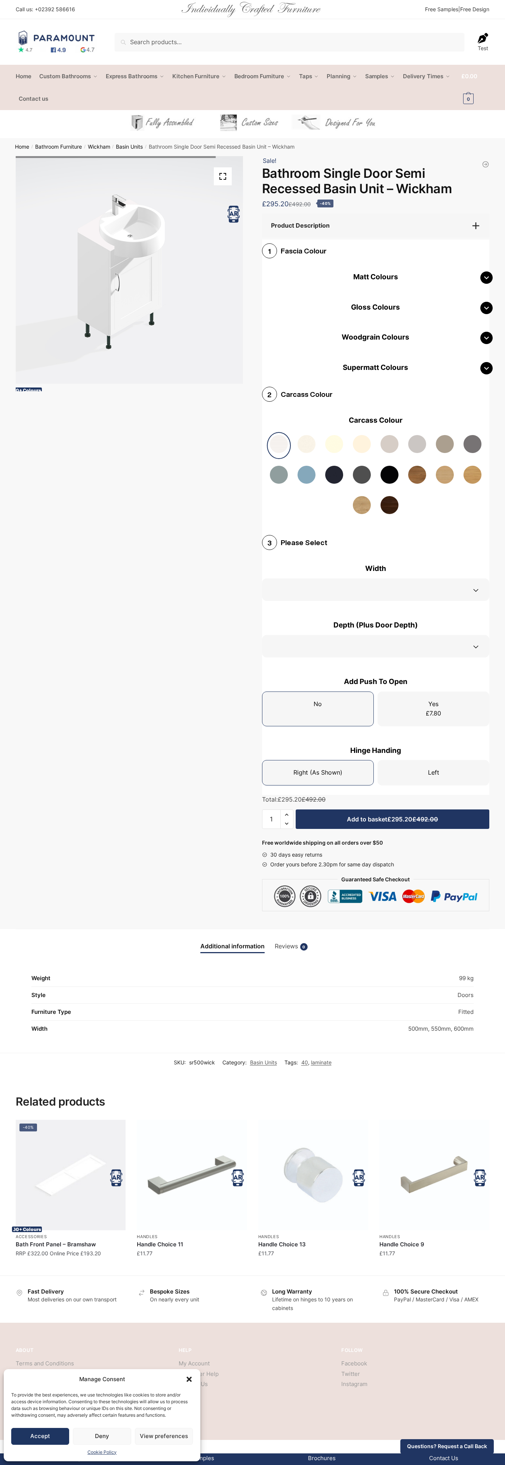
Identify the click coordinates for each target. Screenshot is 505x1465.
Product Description (300, 225)
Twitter (350, 1373)
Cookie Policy (102, 1452)
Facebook (354, 1363)
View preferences (164, 1436)
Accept (40, 1436)
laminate (321, 1062)
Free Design (474, 9)
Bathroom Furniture (58, 147)
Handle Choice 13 (282, 1244)
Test (483, 48)
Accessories (31, 1236)
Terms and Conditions (45, 1363)
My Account (194, 1363)
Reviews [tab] (290, 946)
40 (304, 1062)
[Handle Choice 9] (434, 1175)
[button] (189, 1379)
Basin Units (129, 147)
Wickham (99, 147)
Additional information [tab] (232, 946)
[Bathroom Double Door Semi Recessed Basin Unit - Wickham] (485, 164)
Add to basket (392, 819)
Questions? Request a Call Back (447, 1446)
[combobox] (375, 589)
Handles (147, 1236)
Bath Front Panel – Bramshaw (56, 1244)
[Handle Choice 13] (313, 1175)
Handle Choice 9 (401, 1244)
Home (22, 147)
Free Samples (441, 9)
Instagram (354, 1384)
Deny (102, 1436)
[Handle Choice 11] (192, 1175)
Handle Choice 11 (160, 1244)
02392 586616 (56, 9)
